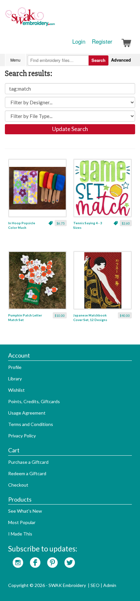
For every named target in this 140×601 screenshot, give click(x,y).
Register (102, 41)
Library (15, 378)
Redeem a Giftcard (27, 473)
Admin (109, 585)
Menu (15, 60)
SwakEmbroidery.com (54, 20)
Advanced (121, 60)
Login (78, 41)
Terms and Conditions (30, 424)
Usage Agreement (27, 413)
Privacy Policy (22, 435)
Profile (14, 367)
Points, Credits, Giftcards (34, 401)
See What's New (25, 511)
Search (98, 60)
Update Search (70, 128)
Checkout (18, 485)
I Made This (20, 533)
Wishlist (16, 390)
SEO (95, 585)
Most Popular (21, 522)
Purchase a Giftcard (28, 462)
